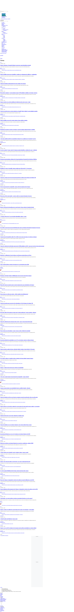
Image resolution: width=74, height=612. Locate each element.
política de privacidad (4, 50)
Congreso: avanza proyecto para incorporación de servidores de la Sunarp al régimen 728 (18, 177)
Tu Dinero (1, 596)
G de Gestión (3, 15)
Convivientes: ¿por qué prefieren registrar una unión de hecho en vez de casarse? (16, 498)
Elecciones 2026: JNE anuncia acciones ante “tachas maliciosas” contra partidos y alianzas (18, 312)
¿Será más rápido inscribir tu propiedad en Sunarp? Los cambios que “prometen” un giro (18, 138)
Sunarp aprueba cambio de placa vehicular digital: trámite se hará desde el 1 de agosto (17, 349)
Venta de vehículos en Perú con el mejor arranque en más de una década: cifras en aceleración (19, 397)
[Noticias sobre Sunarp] (3, 53)
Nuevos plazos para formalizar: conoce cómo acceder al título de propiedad (15, 330)
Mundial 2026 (3, 17)
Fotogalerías (3, 47)
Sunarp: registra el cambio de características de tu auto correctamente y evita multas (17, 509)
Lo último (3, 22)
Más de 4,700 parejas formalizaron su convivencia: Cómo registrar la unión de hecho (17, 207)
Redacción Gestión (2, 87)
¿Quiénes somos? (2, 598)
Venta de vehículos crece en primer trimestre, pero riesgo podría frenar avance (16, 424)
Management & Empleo (5, 25)
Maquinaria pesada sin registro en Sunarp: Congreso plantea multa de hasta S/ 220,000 (17, 129)
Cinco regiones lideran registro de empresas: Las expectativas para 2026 (14, 264)
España (4, 40)
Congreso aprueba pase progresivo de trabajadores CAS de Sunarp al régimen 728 (16, 303)
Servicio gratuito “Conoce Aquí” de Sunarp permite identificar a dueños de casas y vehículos (18, 150)
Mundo (3, 38)
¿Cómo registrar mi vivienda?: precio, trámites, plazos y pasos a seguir (14, 452)
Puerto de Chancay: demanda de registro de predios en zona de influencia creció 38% (17, 479)
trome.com (1, 609)
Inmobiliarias (5, 30)
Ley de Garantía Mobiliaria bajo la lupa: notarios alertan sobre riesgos (14, 470)
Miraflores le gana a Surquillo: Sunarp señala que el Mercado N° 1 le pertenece (16, 168)
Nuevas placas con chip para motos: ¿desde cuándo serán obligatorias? (14, 294)
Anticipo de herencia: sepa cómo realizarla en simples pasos (12, 415)
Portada (1, 593)
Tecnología (3, 41)
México (4, 39)
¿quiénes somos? (4, 49)
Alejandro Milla (2, 325)
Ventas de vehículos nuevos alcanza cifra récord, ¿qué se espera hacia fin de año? (16, 321)
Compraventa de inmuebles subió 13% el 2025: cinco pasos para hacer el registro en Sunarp (18, 236)
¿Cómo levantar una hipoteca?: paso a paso (8, 518)
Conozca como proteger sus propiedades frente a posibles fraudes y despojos (15, 388)
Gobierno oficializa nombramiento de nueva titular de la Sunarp (13, 83)
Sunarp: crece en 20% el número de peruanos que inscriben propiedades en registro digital (18, 527)
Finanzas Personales (4, 16)
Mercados (4, 26)
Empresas (3, 24)
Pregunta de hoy (5, 33)
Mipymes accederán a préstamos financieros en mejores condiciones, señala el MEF (16, 443)
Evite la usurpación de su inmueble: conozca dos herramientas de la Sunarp (15, 186)
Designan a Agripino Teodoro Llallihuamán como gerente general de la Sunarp (15, 275)
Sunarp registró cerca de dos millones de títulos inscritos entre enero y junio (15, 102)
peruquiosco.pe (2, 610)
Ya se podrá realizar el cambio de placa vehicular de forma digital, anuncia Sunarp (16, 358)
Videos (3, 46)
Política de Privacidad (3, 599)
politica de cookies (4, 51)
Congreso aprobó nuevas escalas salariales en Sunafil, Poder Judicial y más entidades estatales (18, 111)
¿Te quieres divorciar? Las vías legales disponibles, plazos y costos (13, 216)
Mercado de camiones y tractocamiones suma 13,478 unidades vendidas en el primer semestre (18, 92)
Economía (1, 108)
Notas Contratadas (4, 44)
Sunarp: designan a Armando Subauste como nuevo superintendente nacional (15, 65)
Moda (4, 36)
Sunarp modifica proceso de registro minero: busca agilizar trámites (13, 120)
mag (0, 611)
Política (4, 28)
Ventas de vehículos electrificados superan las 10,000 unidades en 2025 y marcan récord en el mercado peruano (22, 246)
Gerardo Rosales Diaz (3, 142)
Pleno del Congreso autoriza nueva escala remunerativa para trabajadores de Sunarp (17, 284)
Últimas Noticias (4, 13)
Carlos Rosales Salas (2, 199)
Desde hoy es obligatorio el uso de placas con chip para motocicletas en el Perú (15, 255)
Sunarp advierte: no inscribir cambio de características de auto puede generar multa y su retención (20, 406)
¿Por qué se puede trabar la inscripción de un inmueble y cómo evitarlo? (14, 376)
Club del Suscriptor (4, 42)
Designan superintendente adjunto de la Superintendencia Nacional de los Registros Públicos (18, 159)
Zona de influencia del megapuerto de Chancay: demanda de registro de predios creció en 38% (19, 489)
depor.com (1, 608)
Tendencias (3, 34)
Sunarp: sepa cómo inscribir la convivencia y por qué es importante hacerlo (15, 461)
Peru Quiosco (3, 23)
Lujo (4, 35)
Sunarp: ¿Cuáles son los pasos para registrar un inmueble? (12, 367)
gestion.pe (3, 48)
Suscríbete (1, 605)
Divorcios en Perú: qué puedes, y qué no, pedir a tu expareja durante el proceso (16, 195)
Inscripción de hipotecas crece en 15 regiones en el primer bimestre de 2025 (15, 433)
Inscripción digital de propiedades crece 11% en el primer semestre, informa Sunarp (17, 340)
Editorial (4, 32)
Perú (2, 27)
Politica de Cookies (2, 600)
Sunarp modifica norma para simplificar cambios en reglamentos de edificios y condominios (18, 74)
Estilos (4, 37)
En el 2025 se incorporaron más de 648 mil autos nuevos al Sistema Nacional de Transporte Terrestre (20, 227)
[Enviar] (7, 11)
